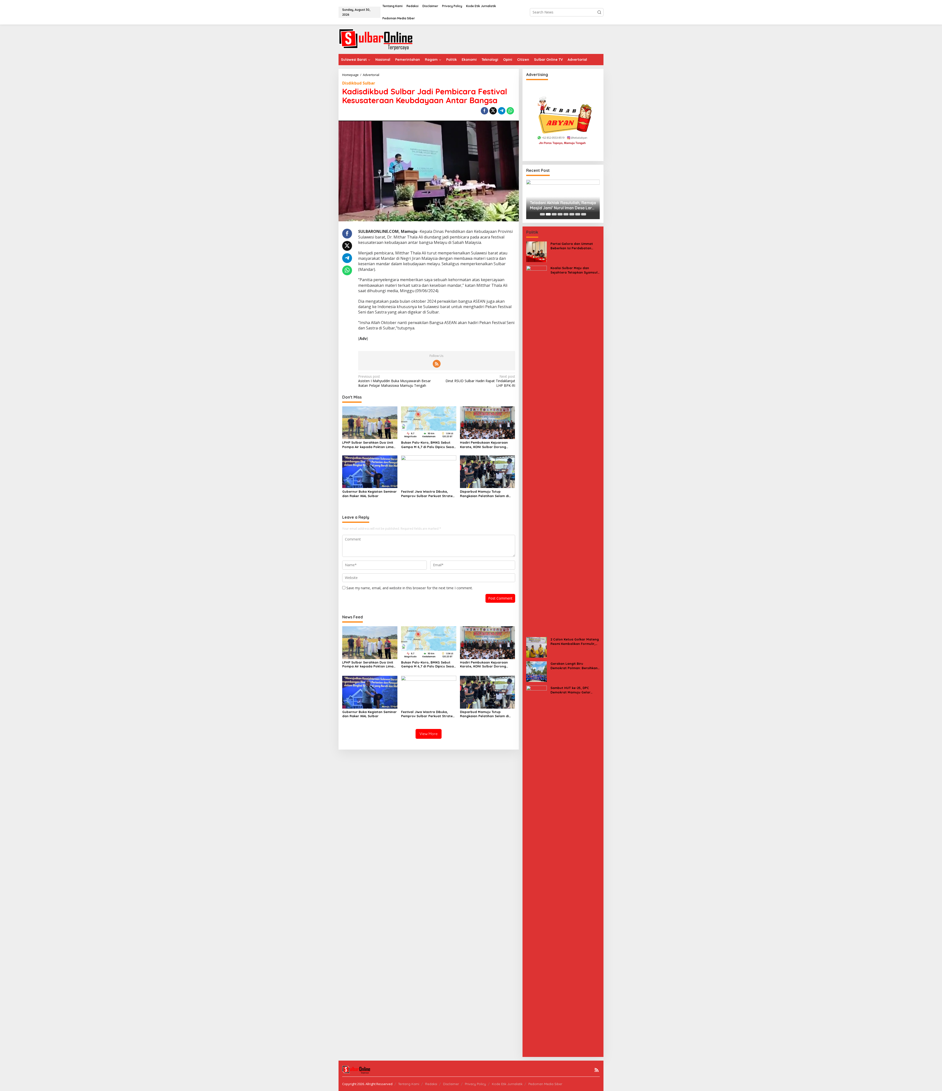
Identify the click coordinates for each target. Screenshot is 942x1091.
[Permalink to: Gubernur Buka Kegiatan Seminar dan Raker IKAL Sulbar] (369, 471)
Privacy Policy (475, 1084)
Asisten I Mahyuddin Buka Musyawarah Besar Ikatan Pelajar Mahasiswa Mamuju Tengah (394, 381)
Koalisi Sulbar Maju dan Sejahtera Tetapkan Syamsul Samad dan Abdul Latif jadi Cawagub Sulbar (574, 270)
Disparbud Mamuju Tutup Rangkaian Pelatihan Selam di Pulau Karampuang (484, 493)
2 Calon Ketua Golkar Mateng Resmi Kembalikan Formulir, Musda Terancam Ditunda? (574, 641)
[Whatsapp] (510, 110)
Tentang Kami (408, 1084)
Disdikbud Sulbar (358, 83)
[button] (599, 12)
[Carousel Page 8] (583, 214)
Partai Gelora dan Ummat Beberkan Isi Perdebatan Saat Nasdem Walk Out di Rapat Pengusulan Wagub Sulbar (571, 246)
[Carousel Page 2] (548, 214)
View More (428, 733)
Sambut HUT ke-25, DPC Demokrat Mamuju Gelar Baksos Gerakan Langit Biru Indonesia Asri (573, 690)
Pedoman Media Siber (545, 1084)
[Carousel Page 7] (577, 214)
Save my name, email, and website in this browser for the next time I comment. (409, 588)
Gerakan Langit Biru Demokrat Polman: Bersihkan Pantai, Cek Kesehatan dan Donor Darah (574, 666)
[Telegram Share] (501, 110)
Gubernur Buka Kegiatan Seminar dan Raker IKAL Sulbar (369, 493)
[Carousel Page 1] (542, 214)
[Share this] (484, 110)
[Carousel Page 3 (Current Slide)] (554, 214)
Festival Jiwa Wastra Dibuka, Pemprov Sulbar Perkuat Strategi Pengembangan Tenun (428, 493)
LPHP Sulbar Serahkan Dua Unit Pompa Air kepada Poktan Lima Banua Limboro (367, 444)
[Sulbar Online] (381, 39)
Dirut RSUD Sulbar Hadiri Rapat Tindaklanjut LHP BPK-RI (480, 381)
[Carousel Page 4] (560, 214)
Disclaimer (451, 1084)
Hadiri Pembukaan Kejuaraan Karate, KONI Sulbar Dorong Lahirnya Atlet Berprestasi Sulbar (487, 444)
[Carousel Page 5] (565, 214)
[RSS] (437, 364)
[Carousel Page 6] (571, 214)
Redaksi (431, 1084)
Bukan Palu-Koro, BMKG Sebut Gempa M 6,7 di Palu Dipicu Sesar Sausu (428, 444)
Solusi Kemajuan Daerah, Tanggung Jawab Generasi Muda (592, 205)
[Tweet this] (493, 110)
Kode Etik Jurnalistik (507, 1084)
